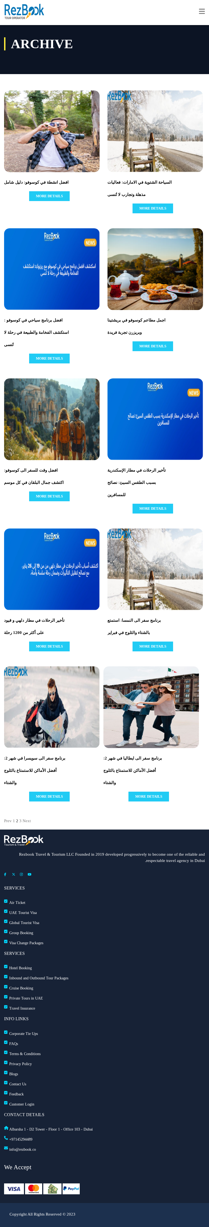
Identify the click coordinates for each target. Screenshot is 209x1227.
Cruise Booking (21, 988)
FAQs (13, 1044)
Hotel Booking (20, 968)
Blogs (13, 1074)
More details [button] (49, 196)
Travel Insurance (22, 1008)
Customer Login (21, 1104)
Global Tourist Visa (24, 923)
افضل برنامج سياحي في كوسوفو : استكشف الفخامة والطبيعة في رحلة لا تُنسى (36, 332)
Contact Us (17, 1084)
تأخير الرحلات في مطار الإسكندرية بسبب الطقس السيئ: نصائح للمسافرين (136, 482)
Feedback (16, 1094)
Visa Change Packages (26, 943)
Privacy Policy (20, 1064)
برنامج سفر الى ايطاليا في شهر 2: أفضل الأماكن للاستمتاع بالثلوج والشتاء (132, 770)
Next (27, 821)
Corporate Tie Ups (23, 1034)
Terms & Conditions (25, 1054)
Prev (8, 821)
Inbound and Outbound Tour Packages (38, 978)
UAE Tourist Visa (23, 913)
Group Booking (21, 933)
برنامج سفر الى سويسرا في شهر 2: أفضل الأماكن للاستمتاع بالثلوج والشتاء (34, 770)
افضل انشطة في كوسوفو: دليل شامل (36, 182)
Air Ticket (17, 903)
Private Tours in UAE (26, 998)
